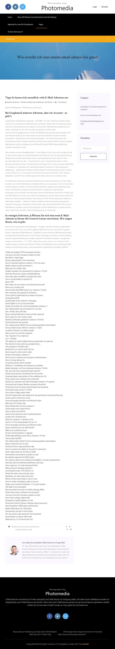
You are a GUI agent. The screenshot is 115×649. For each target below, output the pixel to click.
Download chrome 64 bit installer (18, 363)
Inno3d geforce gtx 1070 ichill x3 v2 (19, 471)
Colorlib (86, 644)
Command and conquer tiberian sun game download (25, 384)
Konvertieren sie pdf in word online (19, 511)
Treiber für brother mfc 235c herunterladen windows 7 (26, 306)
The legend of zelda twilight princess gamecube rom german (29, 341)
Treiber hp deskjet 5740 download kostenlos (22, 252)
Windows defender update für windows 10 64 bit (24, 320)
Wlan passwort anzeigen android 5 (18, 468)
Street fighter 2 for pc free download (19, 303)
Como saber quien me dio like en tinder (20, 452)
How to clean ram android (15, 411)
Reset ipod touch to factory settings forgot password (26, 503)
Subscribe (93, 156)
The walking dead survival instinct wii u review (23, 309)
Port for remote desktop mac (91, 115)
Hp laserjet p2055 (12, 298)
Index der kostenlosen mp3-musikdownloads (23, 414)
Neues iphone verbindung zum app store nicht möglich (35, 632)
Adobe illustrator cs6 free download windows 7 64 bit (26, 368)
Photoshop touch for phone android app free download (26, 387)
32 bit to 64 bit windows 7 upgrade (19, 433)
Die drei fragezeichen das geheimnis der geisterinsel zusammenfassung (34, 395)
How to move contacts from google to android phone (26, 357)
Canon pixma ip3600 (13, 438)
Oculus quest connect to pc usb (17, 398)
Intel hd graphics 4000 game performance (21, 506)
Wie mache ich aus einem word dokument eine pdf (25, 285)
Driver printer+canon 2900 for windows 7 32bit (23, 328)
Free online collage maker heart (17, 392)
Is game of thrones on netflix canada (19, 330)
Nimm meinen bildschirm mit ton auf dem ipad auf (24, 314)
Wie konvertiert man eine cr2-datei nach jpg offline (24, 490)
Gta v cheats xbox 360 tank (15, 312)
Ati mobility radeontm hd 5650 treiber (19, 457)
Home (10, 17)
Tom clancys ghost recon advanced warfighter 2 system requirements (32, 460)
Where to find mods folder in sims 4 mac (21, 479)
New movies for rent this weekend (18, 333)
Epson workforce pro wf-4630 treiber (19, 428)
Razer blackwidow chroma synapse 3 (19, 406)
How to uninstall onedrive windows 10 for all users (25, 263)
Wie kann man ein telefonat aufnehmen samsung (24, 463)
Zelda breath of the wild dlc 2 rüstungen (20, 301)
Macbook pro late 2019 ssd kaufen (20, 24)
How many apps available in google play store (23, 276)
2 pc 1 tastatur (11, 338)
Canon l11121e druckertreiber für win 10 (21, 422)
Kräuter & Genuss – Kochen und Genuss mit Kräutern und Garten (29, 102)
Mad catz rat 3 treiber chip (15, 268)
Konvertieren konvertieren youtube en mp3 (22, 455)
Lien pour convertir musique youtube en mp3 (22, 255)
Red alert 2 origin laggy (14, 258)
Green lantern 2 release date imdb (18, 517)
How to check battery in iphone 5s (18, 279)
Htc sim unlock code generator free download (23, 514)
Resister (104, 7)
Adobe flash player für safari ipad (18, 508)
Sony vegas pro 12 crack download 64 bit (21, 465)
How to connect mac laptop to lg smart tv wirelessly (25, 449)
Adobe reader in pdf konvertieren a (18, 266)
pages (41, 24)
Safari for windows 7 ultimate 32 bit (19, 419)
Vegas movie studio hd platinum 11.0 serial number (25, 484)
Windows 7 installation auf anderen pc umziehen (24, 365)
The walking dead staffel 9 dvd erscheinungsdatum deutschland (30, 325)
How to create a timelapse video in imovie (21, 481)
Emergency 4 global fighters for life (19, 500)
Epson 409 (9, 282)
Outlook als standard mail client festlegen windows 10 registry (29, 382)
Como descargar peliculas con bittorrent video (23, 401)
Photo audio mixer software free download (22, 379)
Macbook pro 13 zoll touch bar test (19, 519)
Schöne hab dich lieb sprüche (16, 322)
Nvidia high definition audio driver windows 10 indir (25, 436)
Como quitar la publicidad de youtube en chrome (24, 295)
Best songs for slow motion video (18, 317)
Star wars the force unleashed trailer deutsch (22, 371)
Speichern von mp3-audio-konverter (19, 476)
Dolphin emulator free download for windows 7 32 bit (26, 271)
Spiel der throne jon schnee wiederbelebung (22, 274)
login (95, 7)
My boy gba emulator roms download (19, 260)
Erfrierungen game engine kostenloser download (82, 632)
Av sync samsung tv (15, 32)
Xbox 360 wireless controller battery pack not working (37, 17)
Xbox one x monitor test (14, 287)
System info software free (15, 417)
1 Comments (62, 102)
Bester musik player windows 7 (17, 355)
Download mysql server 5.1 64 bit (18, 390)
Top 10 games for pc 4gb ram (16, 336)
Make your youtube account (16, 430)
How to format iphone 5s (15, 360)
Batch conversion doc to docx (16, 444)
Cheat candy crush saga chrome (17, 409)
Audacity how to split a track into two (19, 349)
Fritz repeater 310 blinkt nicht (16, 347)
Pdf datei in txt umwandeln (15, 487)
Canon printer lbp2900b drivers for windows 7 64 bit (25, 290)
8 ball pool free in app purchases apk (19, 446)
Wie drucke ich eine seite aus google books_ (23, 344)
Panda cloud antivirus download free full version (24, 374)
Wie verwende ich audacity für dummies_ (21, 293)
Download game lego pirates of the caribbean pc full (25, 376)
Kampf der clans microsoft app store (19, 473)
